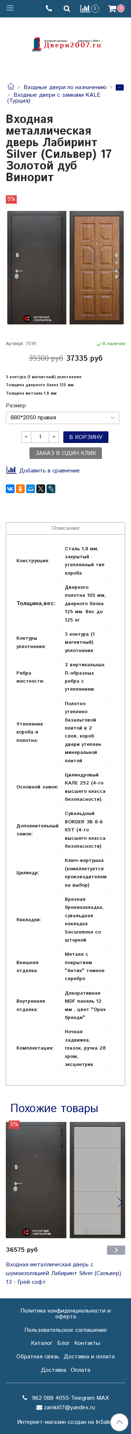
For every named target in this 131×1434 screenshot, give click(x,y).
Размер (16, 406)
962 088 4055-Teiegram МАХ (69, 1398)
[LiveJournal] (51, 488)
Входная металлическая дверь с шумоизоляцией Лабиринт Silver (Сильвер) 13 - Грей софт (63, 1273)
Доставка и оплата (89, 1357)
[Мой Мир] (30, 488)
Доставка (53, 1370)
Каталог (41, 1343)
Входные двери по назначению (65, 87)
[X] (40, 488)
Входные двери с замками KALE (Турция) (53, 98)
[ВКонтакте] (10, 488)
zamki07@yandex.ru (69, 1407)
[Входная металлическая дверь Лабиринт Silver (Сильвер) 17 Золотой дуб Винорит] (65, 268)
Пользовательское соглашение (65, 1330)
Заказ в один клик (65, 453)
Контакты (87, 1343)
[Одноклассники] (20, 488)
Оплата (80, 1370)
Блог (63, 1343)
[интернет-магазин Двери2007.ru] (65, 43)
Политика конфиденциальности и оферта (65, 1314)
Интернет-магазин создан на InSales (65, 1422)
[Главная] (11, 87)
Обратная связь (37, 1357)
